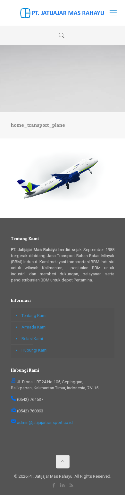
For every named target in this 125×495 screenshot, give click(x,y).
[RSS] (71, 485)
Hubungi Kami (34, 350)
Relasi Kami (32, 338)
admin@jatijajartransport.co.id (45, 422)
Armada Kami (33, 327)
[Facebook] (54, 485)
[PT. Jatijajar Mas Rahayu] (62, 12)
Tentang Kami (33, 315)
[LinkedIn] (62, 485)
